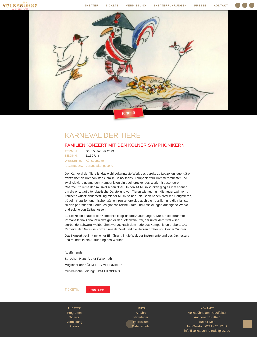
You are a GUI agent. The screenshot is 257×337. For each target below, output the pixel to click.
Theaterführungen (170, 5)
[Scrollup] (247, 324)
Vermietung (136, 5)
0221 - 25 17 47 (216, 326)
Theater (92, 5)
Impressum (141, 322)
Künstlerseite (95, 160)
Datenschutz (140, 326)
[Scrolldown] (130, 324)
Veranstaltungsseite (100, 165)
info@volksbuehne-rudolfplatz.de (207, 330)
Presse (200, 5)
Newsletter (140, 317)
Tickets (112, 5)
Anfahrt (141, 312)
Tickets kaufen (96, 289)
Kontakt (221, 5)
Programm (68, 5)
